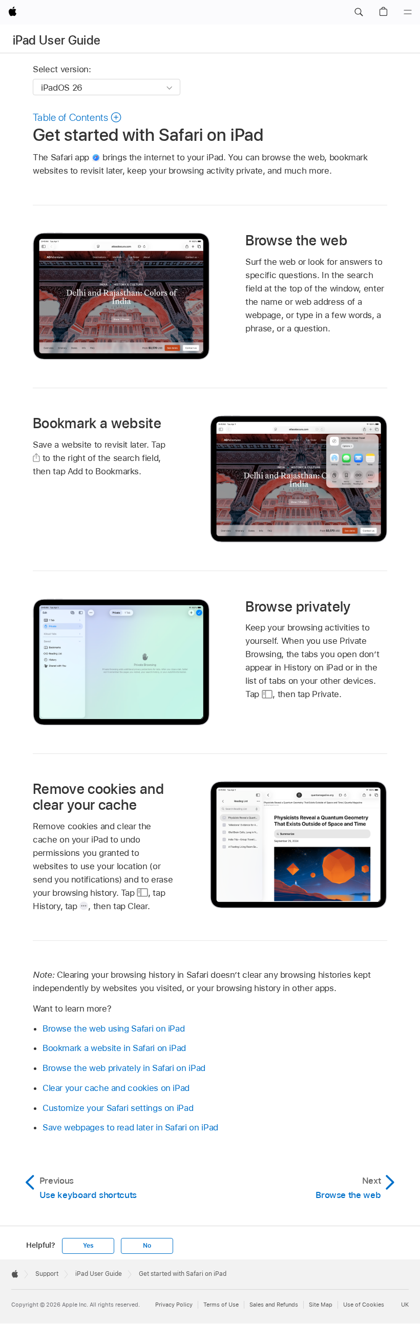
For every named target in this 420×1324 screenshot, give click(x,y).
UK (405, 1304)
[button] (358, 12)
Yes (88, 1245)
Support (46, 1273)
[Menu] (407, 12)
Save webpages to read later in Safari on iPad (130, 1127)
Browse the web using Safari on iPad (114, 1028)
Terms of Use (221, 1304)
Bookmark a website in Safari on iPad (114, 1048)
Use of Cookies (363, 1304)
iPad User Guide (56, 40)
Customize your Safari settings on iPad (118, 1108)
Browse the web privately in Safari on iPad (124, 1068)
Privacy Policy (174, 1304)
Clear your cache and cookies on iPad (116, 1088)
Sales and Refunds (273, 1304)
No (147, 1245)
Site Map (320, 1304)
